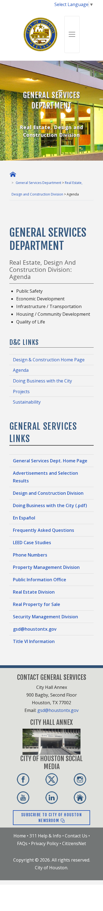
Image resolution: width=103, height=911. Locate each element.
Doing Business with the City (42, 381)
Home (19, 836)
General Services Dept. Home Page (50, 461)
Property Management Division (46, 567)
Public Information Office (39, 580)
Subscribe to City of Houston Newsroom (51, 817)
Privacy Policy (45, 843)
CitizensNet (74, 843)
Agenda (21, 370)
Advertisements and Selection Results (45, 477)
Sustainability (27, 402)
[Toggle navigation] (72, 34)
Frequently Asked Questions (43, 530)
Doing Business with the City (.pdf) (50, 505)
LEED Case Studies (32, 543)
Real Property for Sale (36, 604)
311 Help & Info (45, 836)
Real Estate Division (34, 592)
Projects (21, 392)
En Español (24, 518)
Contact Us (76, 836)
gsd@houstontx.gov (35, 629)
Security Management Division (45, 617)
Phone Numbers (30, 555)
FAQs (22, 843)
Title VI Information (34, 641)
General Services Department (38, 182)
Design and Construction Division (48, 493)
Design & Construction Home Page (49, 360)
